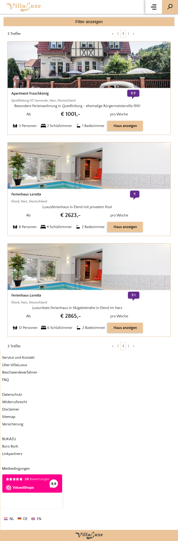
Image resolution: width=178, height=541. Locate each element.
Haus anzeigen (125, 126)
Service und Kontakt (18, 358)
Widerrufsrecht (14, 402)
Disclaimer (10, 409)
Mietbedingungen (16, 469)
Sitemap (8, 417)
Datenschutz (12, 395)
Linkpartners (12, 454)
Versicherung (12, 424)
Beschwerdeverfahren (19, 372)
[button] (153, 7)
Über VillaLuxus (14, 365)
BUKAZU (9, 439)
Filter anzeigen (89, 21)
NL (12, 519)
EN (39, 519)
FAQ (5, 380)
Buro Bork (10, 446)
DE (25, 519)
